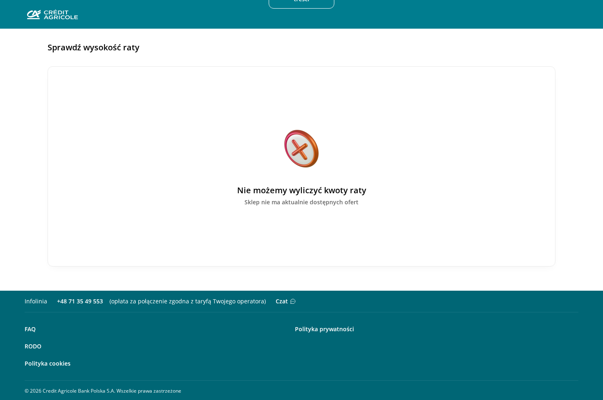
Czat (282, 301)
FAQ (30, 329)
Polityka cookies (48, 363)
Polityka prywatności (324, 329)
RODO (33, 346)
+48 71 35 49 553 (80, 301)
